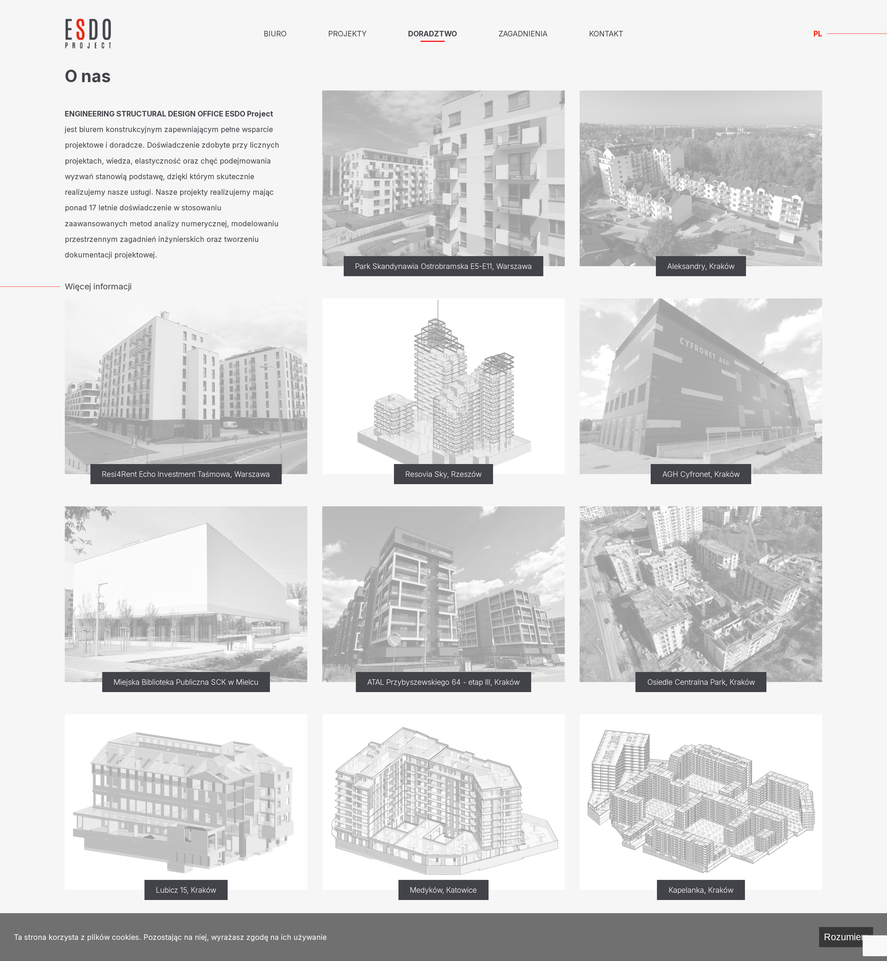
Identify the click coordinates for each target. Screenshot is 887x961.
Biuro (275, 33)
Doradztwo (432, 33)
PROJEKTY (347, 33)
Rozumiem (846, 937)
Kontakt (606, 33)
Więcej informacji (98, 286)
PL (818, 33)
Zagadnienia (523, 33)
